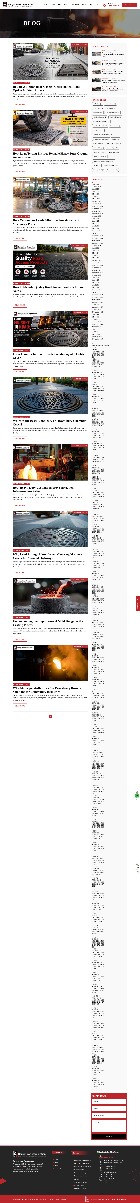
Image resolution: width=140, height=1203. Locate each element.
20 (98, 353)
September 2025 (97, 213)
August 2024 (96, 245)
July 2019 (95, 314)
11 (94, 788)
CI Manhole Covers (80, 1188)
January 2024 (96, 263)
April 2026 (95, 196)
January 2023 (96, 292)
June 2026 (95, 191)
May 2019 (95, 317)
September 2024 (97, 243)
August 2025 (96, 216)
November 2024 (97, 238)
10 (93, 351)
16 (100, 634)
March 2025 (96, 228)
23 (103, 565)
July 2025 (95, 218)
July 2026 (95, 189)
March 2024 (96, 258)
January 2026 (96, 204)
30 (98, 367)
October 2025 (96, 211)
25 (101, 365)
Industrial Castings (79, 1169)
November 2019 (97, 312)
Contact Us (93, 4)
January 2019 (96, 322)
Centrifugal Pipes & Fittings (82, 1166)
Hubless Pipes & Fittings (81, 1163)
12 (97, 622)
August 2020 (96, 309)
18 (100, 540)
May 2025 (95, 223)
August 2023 (96, 275)
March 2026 (96, 199)
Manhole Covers (79, 1185)
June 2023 (95, 280)
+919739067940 (109, 1168)
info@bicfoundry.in (110, 1172)
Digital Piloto (120, 1199)
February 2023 (97, 290)
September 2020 (97, 307)
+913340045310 (109, 1166)
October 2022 (96, 300)
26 (101, 542)
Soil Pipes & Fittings (80, 1182)
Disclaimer (61, 1199)
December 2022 (97, 295)
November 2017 (97, 339)
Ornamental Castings (80, 1173)
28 (101, 426)
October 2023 (96, 270)
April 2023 (95, 285)
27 (98, 567)
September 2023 (97, 273)
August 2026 (96, 186)
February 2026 (97, 201)
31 (100, 839)
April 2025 (95, 226)
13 (98, 552)
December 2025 (97, 206)
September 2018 (97, 327)
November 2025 (97, 209)
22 (101, 554)
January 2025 (96, 233)
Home (46, 4)
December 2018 (97, 324)
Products (62, 4)
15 (101, 351)
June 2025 (95, 221)
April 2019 (95, 319)
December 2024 (97, 236)
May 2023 (95, 282)
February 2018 (97, 336)
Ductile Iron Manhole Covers (82, 1160)
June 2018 (95, 329)
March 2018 (96, 334)
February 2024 (97, 260)
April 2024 (95, 255)
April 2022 (95, 304)
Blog (84, 4)
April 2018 (95, 332)
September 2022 (97, 302)
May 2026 (95, 194)
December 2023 (97, 265)
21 (96, 636)
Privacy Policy (48, 1199)
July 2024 (95, 184)
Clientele (74, 4)
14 (93, 540)
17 (100, 469)
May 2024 (95, 253)
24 (100, 577)
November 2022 (97, 297)
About (53, 4)
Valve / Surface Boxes (80, 1176)
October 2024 (96, 241)
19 (98, 589)
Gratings (76, 1179)
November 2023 (97, 268)
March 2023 (96, 287)
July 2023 (95, 277)
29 (98, 638)
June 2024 (95, 250)
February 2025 (97, 231)
